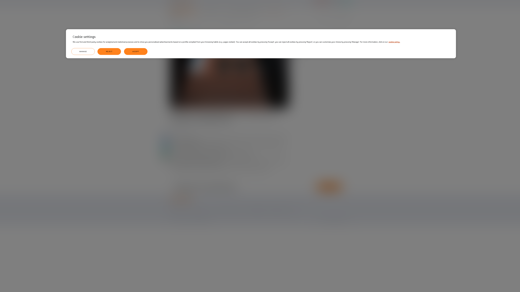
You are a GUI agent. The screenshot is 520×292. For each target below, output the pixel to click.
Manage (83, 51)
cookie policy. (394, 42)
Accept (135, 51)
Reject (109, 51)
